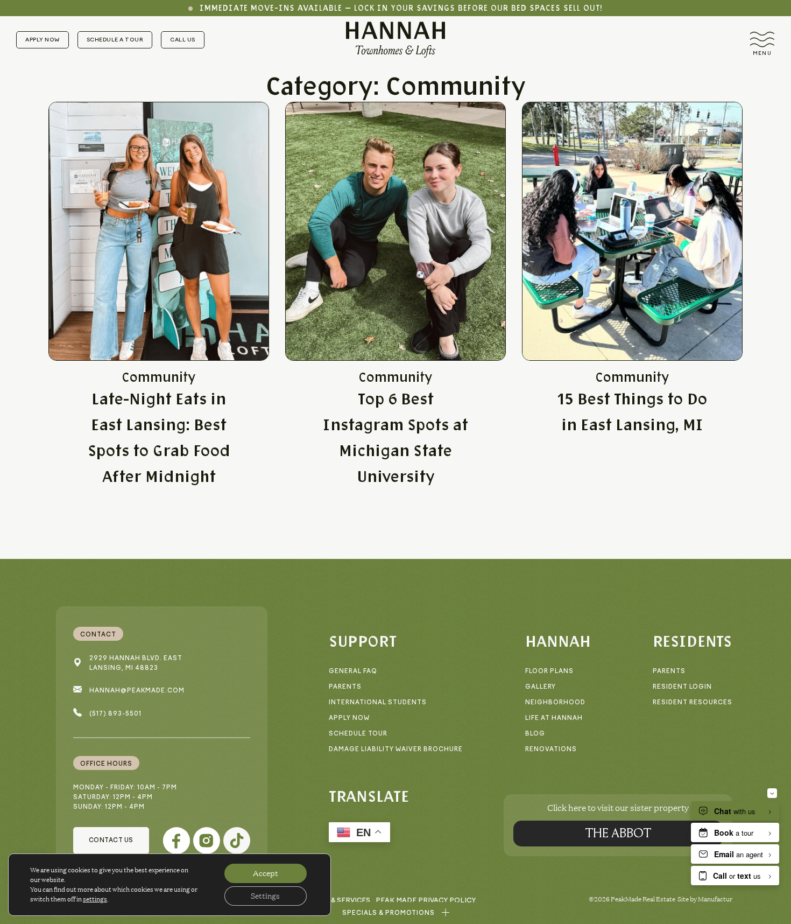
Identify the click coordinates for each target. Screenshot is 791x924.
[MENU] (762, 39)
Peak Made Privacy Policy (426, 900)
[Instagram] (206, 840)
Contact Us (111, 840)
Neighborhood (555, 702)
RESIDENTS (692, 641)
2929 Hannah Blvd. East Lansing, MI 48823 (135, 663)
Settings (265, 896)
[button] (396, 913)
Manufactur (715, 899)
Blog (535, 733)
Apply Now (42, 39)
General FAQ (353, 671)
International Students (378, 702)
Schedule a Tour (115, 39)
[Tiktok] (236, 840)
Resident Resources (692, 702)
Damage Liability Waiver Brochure (396, 749)
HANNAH (558, 641)
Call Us (182, 39)
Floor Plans (549, 671)
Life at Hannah (554, 718)
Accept (265, 873)
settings (95, 899)
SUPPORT (363, 641)
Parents (345, 686)
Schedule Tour (358, 733)
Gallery (540, 686)
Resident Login (682, 686)
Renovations (551, 749)
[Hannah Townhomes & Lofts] (395, 39)
